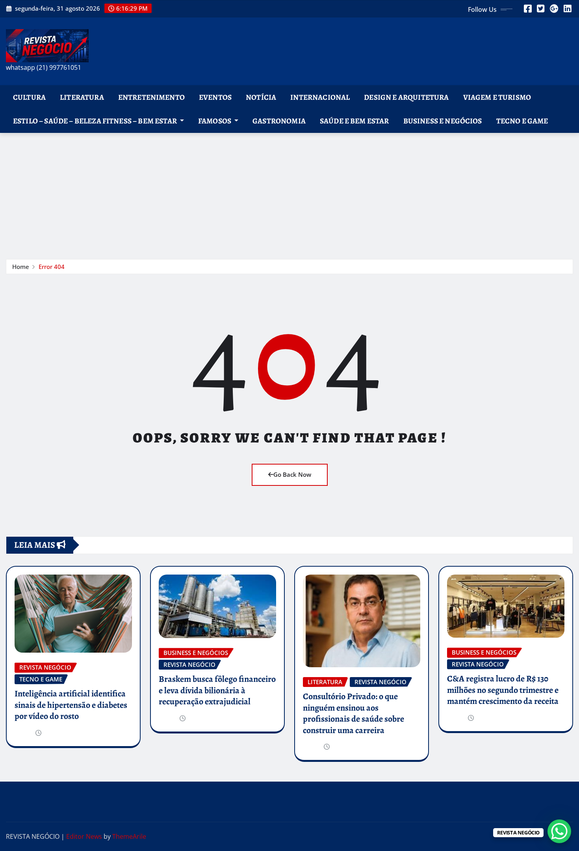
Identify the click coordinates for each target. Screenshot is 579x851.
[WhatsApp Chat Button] (559, 831)
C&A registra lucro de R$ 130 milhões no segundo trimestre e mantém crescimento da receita (503, 690)
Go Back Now (292, 474)
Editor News (84, 836)
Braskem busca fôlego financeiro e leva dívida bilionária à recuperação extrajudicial (217, 690)
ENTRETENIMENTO (151, 97)
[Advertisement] (289, 192)
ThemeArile (129, 836)
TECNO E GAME (522, 121)
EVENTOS (215, 97)
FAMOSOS (215, 121)
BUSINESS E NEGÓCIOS (442, 121)
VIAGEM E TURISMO (497, 97)
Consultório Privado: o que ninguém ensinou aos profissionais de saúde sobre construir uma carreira (353, 713)
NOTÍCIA (261, 97)
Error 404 (52, 267)
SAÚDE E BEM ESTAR (354, 121)
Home (20, 267)
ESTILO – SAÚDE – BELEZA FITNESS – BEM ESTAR (95, 121)
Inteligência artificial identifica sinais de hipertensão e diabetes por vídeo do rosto (71, 705)
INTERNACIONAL (320, 97)
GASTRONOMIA (279, 121)
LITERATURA (82, 97)
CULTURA (29, 97)
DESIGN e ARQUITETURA (406, 97)
